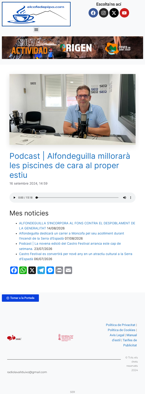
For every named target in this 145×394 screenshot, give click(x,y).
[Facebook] (93, 13)
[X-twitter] (114, 13)
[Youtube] (124, 13)
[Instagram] (103, 13)
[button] (36, 29)
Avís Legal (117, 335)
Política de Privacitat (120, 325)
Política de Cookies (121, 330)
